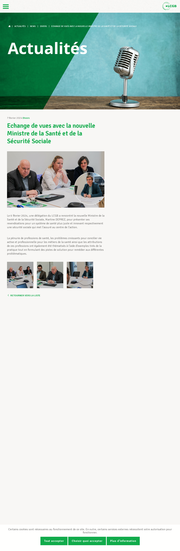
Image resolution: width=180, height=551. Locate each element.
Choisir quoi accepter (87, 541)
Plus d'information (123, 541)
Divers (26, 117)
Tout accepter (54, 541)
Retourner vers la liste (25, 295)
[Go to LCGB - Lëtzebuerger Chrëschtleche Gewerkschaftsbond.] (9, 26)
